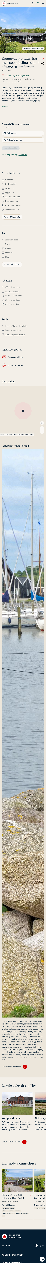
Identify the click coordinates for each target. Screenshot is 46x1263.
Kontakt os (23, 155)
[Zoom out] (42, 432)
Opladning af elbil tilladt (15, 334)
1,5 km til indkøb (12, 291)
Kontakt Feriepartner (12, 1255)
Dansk (7, 1245)
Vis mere (5, 106)
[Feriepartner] (10, 3)
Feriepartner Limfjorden (11, 1067)
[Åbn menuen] (43, 3)
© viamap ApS (11, 434)
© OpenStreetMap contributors (24, 434)
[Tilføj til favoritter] (42, 58)
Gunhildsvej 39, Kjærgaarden (17, 75)
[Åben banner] (42, 1259)
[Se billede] (23, 30)
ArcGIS (4, 434)
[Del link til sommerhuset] (42, 63)
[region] (23, 411)
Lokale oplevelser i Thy (11, 1142)
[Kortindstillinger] (42, 423)
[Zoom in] (42, 428)
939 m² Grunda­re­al (12, 197)
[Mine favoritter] (38, 3)
